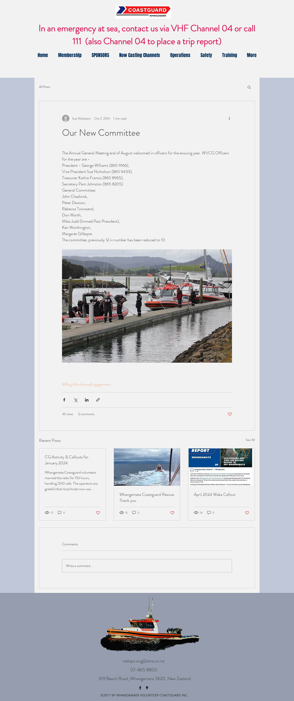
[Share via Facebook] (64, 400)
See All (250, 439)
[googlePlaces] (147, 688)
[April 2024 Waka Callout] (221, 467)
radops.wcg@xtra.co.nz (143, 661)
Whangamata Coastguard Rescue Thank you (146, 497)
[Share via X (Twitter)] (75, 400)
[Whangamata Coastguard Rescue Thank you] (147, 467)
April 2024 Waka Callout (214, 494)
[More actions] (229, 118)
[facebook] (140, 688)
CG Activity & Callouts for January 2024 (66, 460)
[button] (249, 87)
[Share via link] (98, 400)
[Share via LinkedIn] (87, 400)
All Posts (44, 87)
